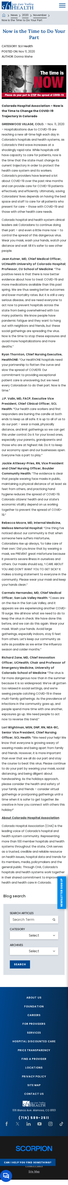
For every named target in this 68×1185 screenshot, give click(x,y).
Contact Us (34, 1094)
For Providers (34, 1024)
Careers (34, 1015)
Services (34, 1033)
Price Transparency (34, 1050)
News (14, 15)
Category (17, 929)
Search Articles (22, 913)
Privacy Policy (34, 1076)
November (40, 15)
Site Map (34, 1085)
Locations (34, 1067)
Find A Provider (34, 1059)
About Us (34, 997)
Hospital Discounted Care (34, 1041)
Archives (16, 945)
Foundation (34, 1006)
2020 (25, 15)
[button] (62, 5)
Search (20, 964)
